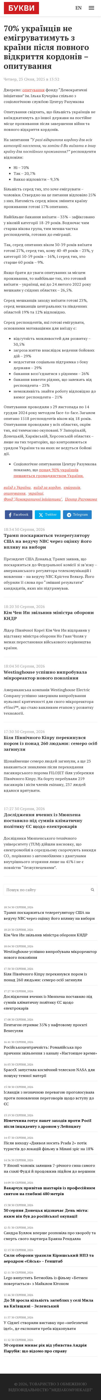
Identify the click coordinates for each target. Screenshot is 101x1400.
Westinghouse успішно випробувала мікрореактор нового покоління (45, 675)
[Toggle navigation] (91, 7)
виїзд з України (17, 487)
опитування (33, 90)
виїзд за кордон (47, 487)
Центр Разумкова (81, 499)
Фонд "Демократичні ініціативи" (33, 499)
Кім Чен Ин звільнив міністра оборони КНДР (49, 615)
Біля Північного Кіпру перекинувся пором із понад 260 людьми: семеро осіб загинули (50, 743)
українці (35, 493)
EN (79, 7)
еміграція (72, 487)
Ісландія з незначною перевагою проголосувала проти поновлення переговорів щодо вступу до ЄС (49, 1098)
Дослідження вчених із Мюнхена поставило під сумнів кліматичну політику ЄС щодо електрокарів (43, 820)
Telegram (80, 514)
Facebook (20, 514)
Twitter (50, 514)
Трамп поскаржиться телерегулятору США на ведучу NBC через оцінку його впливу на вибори (47, 541)
